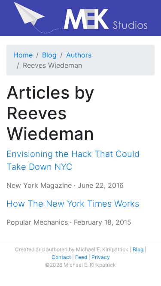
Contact (61, 257)
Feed (81, 257)
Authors (78, 55)
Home (23, 55)
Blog (49, 55)
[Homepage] (80, 18)
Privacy (100, 257)
